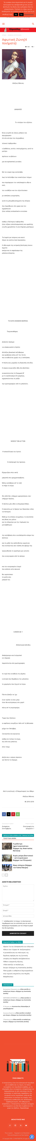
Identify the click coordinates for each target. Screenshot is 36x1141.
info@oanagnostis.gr (23, 1112)
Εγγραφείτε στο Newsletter (22, 1133)
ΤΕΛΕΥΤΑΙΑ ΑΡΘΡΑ (9, 838)
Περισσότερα (24, 1108)
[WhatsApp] (18, 814)
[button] (3, 24)
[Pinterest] (13, 814)
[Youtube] (26, 1126)
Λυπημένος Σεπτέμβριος (6, 827)
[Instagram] (15, 1125)
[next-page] (6, 875)
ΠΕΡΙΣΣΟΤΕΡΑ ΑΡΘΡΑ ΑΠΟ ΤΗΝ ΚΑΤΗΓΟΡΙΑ (18, 835)
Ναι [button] (16, 14)
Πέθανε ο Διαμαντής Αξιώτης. (13, 962)
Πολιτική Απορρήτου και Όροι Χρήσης (18, 1135)
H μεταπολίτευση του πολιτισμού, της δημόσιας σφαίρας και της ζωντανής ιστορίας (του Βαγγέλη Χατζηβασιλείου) (16, 956)
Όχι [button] (21, 14)
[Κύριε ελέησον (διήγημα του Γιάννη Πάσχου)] (7, 867)
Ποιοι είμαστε (9, 1133)
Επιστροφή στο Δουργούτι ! (28, 827)
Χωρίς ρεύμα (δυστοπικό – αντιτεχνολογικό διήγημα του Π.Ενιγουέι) (23, 858)
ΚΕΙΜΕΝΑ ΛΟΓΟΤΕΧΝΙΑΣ (14, 35)
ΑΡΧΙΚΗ (4, 35)
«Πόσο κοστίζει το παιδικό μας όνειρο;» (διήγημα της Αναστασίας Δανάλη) (17, 991)
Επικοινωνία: (11, 1112)
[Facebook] (4, 814)
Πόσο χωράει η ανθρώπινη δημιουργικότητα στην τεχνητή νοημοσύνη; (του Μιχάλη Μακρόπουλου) (18, 974)
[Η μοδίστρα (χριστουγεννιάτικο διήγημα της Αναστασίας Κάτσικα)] (7, 846)
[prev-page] (3, 875)
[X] (9, 814)
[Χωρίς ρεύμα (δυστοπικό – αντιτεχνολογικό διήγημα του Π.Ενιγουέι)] (7, 858)
